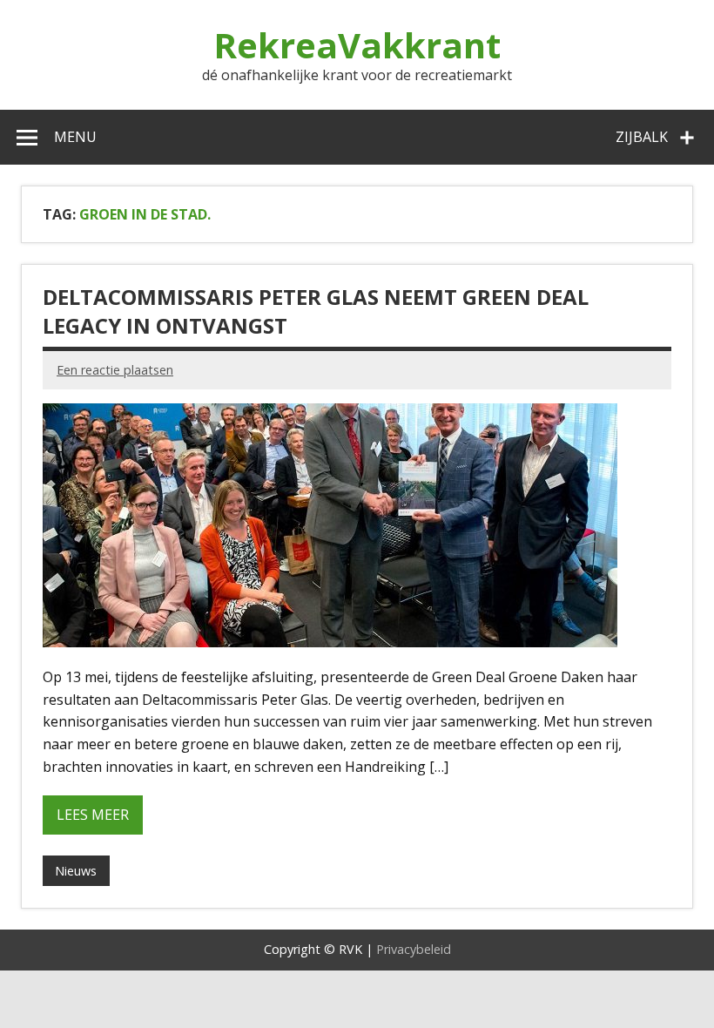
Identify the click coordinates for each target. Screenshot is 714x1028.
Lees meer (93, 814)
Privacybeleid (413, 949)
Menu (75, 136)
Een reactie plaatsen (115, 370)
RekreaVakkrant (357, 45)
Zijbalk (642, 136)
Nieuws (76, 870)
